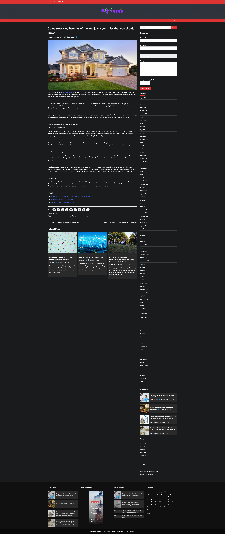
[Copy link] (88, 209)
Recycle (142, 368)
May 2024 (142, 149)
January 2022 (143, 213)
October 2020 (143, 257)
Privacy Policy (143, 452)
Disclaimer (142, 449)
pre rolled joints (73, 216)
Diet (141, 330)
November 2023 (144, 165)
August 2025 (143, 120)
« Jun (148, 513)
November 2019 (144, 293)
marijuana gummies (62, 216)
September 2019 (144, 299)
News (55, 213)
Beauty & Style (143, 317)
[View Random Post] (172, 20)
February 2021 (143, 245)
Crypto (141, 324)
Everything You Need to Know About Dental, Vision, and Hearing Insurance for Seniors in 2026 (162, 429)
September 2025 (144, 117)
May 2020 (142, 273)
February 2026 (143, 110)
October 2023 (143, 168)
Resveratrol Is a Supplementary (91, 257)
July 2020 (142, 267)
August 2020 (143, 264)
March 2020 (143, 280)
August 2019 (143, 302)
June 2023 (142, 177)
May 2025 (142, 130)
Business (142, 321)
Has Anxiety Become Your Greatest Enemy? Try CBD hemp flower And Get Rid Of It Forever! (122, 259)
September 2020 (144, 261)
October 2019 (143, 296)
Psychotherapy (144, 365)
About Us (142, 446)
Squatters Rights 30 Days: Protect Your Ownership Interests (132, 511)
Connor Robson (155, 399)
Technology (143, 378)
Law (141, 353)
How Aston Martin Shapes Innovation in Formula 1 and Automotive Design (73, 196)
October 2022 (143, 187)
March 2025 (143, 136)
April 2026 (142, 104)
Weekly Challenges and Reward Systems (63, 202)
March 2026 (143, 107)
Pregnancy (142, 362)
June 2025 (142, 126)
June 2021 (142, 232)
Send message (145, 88)
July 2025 (142, 123)
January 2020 (143, 286)
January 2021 (143, 248)
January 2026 (143, 114)
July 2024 (142, 142)
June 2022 (142, 197)
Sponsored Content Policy (146, 474)
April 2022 (142, 203)
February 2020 (143, 283)
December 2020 (144, 251)
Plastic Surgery (143, 359)
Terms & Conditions (145, 465)
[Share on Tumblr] (79, 209)
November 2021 (144, 216)
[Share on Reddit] (75, 209)
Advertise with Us (144, 459)
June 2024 (142, 146)
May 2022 (142, 200)
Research (142, 372)
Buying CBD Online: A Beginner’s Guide (162, 407)
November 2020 (144, 254)
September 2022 (144, 190)
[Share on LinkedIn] (62, 209)
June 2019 (142, 309)
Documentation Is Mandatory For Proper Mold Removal (61, 258)
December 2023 (144, 162)
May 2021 (142, 235)
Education (142, 333)
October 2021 (143, 219)
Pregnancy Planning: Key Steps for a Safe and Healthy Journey (162, 396)
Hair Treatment (144, 346)
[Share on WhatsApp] (66, 209)
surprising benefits (84, 216)
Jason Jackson (71, 37)
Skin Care (142, 375)
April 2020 (142, 277)
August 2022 (143, 194)
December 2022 (144, 181)
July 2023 (142, 174)
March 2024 (143, 155)
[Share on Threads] (83, 209)
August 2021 (143, 226)
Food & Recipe (143, 340)
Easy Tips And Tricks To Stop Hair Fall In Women (96, 508)
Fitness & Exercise (144, 337)
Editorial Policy (143, 468)
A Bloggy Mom (106, 531)
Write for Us (143, 455)
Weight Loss (143, 384)
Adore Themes (130, 531)
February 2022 (143, 210)
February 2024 (143, 158)
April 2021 (142, 238)
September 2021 (144, 222)
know (54, 216)
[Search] (175, 20)
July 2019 (142, 305)
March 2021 (143, 241)
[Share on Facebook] (54, 209)
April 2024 (142, 152)
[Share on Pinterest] (71, 209)
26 (156, 507)
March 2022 (143, 206)
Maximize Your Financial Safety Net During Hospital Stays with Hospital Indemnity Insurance (163, 418)
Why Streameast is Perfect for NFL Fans (132, 516)
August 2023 (143, 171)
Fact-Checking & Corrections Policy (149, 471)
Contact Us (143, 443)
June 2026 (142, 101)
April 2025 (142, 133)
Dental (141, 327)
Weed (141, 381)
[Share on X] (58, 209)
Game (141, 343)
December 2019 (144, 289)
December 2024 (144, 139)
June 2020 (142, 270)
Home (141, 462)
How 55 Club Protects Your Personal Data (63, 199)
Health (141, 349)
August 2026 (143, 98)
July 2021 (142, 229)
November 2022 (144, 184)
